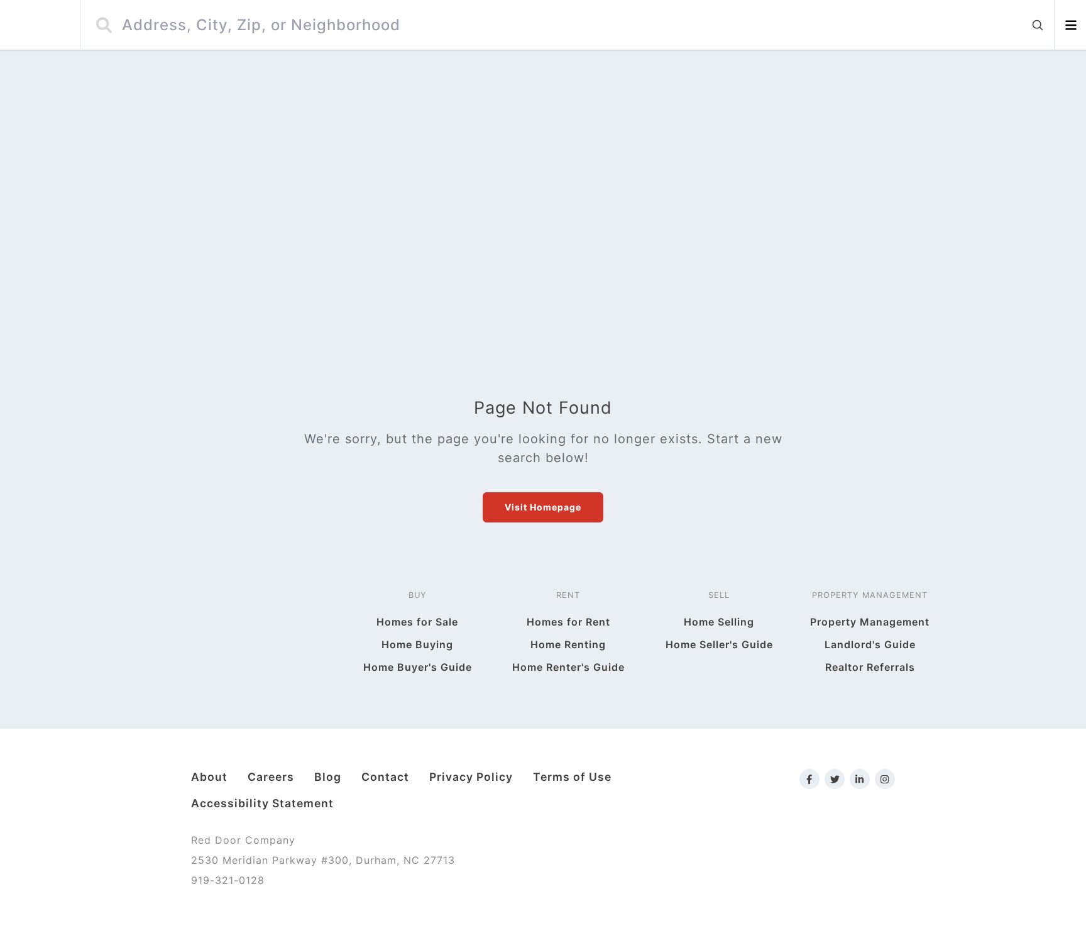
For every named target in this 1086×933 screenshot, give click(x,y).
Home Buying (417, 644)
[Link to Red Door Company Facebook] (809, 779)
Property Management (870, 622)
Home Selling (719, 622)
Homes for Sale (417, 622)
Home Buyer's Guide (417, 667)
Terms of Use (572, 776)
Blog (327, 776)
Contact (385, 776)
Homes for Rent (568, 622)
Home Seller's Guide (719, 644)
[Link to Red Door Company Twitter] (835, 779)
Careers (271, 776)
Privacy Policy (471, 776)
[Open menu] (1071, 25)
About (209, 776)
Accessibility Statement (262, 803)
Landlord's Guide (870, 644)
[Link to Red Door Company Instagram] (885, 779)
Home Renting (568, 644)
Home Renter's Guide (568, 667)
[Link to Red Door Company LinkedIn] (860, 779)
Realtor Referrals (870, 667)
